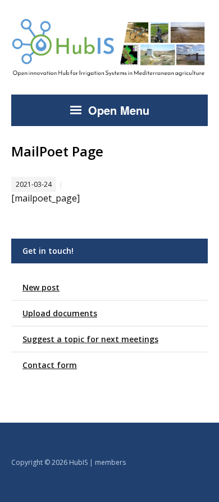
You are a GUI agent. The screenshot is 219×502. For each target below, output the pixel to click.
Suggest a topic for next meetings (90, 339)
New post (41, 287)
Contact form (49, 365)
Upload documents (59, 313)
